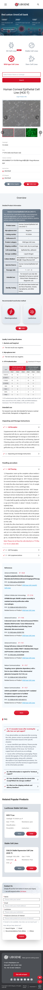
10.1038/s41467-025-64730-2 (17, 677)
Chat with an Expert (21, 974)
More (21, 713)
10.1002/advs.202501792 (16, 632)
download (7, 171)
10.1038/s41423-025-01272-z (17, 607)
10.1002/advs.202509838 (16, 655)
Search (21, 80)
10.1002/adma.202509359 (16, 582)
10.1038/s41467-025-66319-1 (17, 699)
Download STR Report (34, 361)
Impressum (33, 986)
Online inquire (14, 184)
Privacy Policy (25, 986)
